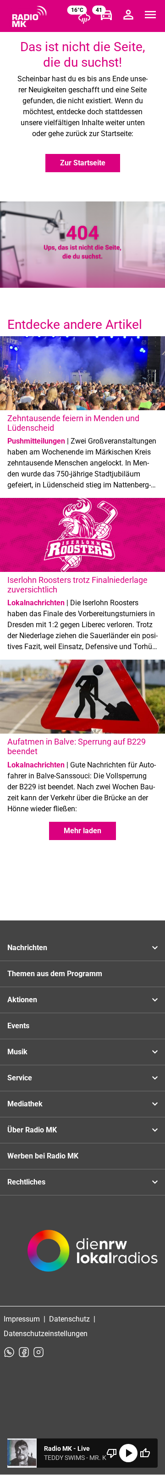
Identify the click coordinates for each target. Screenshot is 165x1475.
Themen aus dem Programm (54, 973)
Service (19, 1077)
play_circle (128, 1453)
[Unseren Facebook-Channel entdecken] (23, 1352)
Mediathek (25, 1104)
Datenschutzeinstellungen (46, 1333)
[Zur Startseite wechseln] (29, 16)
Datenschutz (69, 1319)
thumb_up (144, 1453)
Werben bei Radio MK (42, 1156)
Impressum (22, 1319)
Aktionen (22, 999)
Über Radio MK (32, 1130)
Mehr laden (82, 830)
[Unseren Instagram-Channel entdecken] (38, 1352)
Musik (17, 1051)
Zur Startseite (82, 163)
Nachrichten (27, 947)
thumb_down (111, 1453)
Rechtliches (26, 1182)
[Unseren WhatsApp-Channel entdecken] (9, 1352)
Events (18, 1025)
